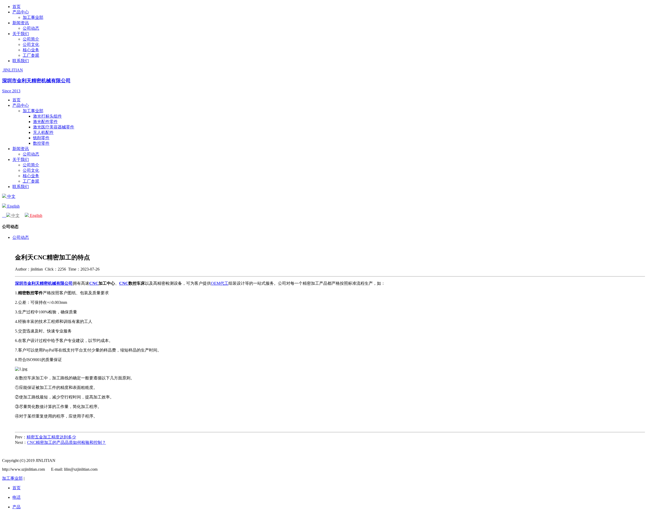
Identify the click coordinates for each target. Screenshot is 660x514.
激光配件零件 (45, 121)
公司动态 (31, 28)
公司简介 (31, 39)
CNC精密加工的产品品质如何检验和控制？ (66, 442)
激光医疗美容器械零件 (53, 127)
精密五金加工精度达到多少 (51, 437)
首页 (16, 6)
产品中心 (20, 12)
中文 (10, 196)
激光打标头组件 (47, 116)
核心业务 (31, 50)
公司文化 (31, 44)
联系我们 (20, 61)
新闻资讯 (20, 23)
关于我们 (20, 33)
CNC (93, 283)
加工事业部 (33, 17)
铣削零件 (41, 138)
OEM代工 (219, 283)
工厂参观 (31, 55)
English (13, 206)
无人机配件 (43, 132)
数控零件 (41, 143)
